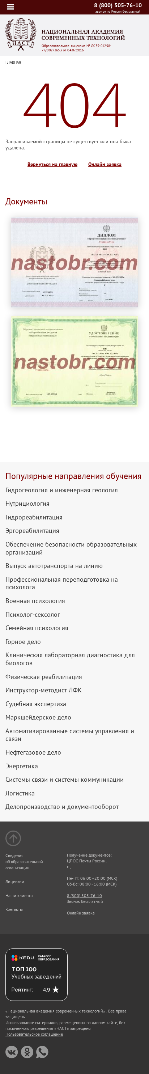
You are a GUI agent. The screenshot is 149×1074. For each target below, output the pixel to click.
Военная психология (35, 601)
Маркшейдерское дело (38, 717)
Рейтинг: (22, 990)
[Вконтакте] (11, 1052)
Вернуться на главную (52, 164)
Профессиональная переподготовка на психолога (61, 583)
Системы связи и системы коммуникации (64, 780)
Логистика (20, 793)
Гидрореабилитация (34, 517)
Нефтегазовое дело (33, 752)
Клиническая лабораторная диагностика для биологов (70, 659)
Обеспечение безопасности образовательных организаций (71, 548)
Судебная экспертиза (35, 704)
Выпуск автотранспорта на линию (54, 566)
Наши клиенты (19, 895)
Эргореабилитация (32, 531)
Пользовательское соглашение (34, 1034)
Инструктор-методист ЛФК (43, 690)
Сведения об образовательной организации (24, 861)
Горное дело (23, 642)
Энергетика (21, 766)
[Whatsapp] (42, 1052)
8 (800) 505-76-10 (118, 5)
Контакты (14, 909)
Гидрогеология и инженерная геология (61, 490)
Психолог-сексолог (32, 615)
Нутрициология (27, 504)
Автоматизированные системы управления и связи (69, 735)
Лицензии (14, 881)
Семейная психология (36, 628)
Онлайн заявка (105, 164)
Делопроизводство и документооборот (62, 807)
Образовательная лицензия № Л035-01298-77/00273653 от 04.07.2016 (76, 48)
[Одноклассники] (27, 1052)
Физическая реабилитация (43, 677)
